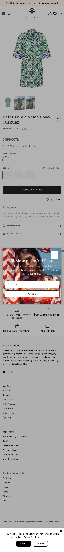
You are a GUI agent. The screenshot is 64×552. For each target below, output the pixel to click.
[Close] (61, 530)
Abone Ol (32, 294)
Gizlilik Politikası (31, 537)
